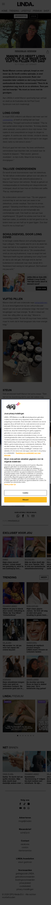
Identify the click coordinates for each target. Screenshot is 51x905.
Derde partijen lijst (10, 484)
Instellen (25, 493)
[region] (25, 452)
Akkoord (25, 500)
